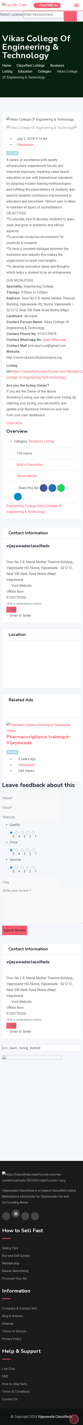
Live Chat (8, 1369)
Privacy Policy (11, 1339)
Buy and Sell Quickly (16, 1256)
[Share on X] (52, 488)
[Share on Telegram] (18, 496)
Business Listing (41, 441)
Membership (10, 1263)
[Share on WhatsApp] (61, 488)
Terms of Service (14, 1331)
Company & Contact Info (19, 1308)
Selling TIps (10, 1248)
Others (11, 731)
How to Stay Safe (14, 1384)
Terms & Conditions (16, 1391)
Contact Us (10, 1399)
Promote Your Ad (14, 1278)
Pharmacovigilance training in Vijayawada (38, 740)
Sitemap (8, 1324)
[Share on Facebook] (43, 488)
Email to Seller (20, 615)
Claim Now (14, 423)
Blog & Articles (12, 1316)
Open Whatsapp (54, 340)
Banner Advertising (15, 1271)
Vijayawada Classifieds (55, 1417)
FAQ (5, 1376)
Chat (12, 610)
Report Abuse (27, 476)
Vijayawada (25, 145)
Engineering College (21, 506)
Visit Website (21, 586)
